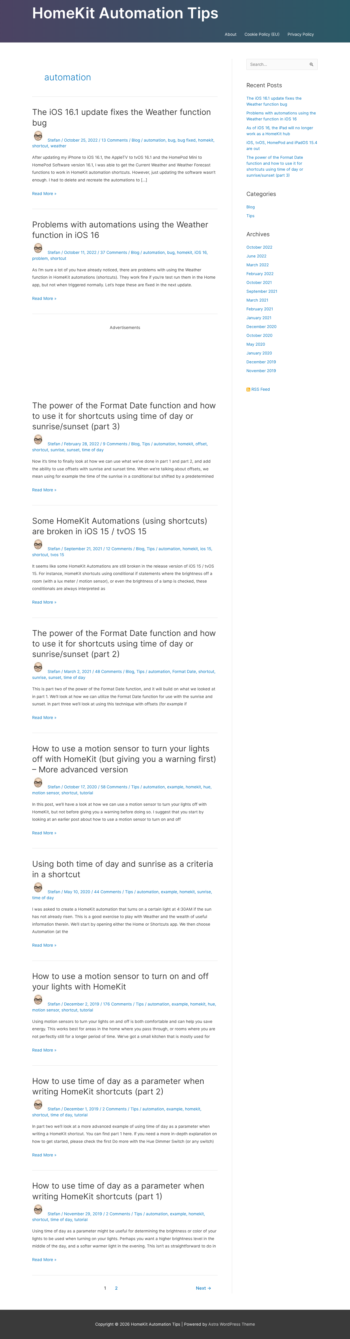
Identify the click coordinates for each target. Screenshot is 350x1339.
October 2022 (259, 247)
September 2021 (261, 291)
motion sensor (45, 792)
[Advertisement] (124, 365)
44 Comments (107, 891)
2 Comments (114, 1109)
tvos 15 (57, 554)
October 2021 (259, 282)
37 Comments (113, 252)
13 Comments (114, 140)
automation (154, 140)
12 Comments (119, 548)
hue (206, 787)
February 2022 (260, 273)
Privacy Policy (301, 34)
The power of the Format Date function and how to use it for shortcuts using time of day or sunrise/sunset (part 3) (124, 415)
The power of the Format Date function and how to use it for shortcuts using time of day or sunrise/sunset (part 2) (124, 643)
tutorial (86, 792)
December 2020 (261, 326)
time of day (93, 449)
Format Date (184, 671)
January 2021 (258, 317)
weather (58, 146)
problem (40, 258)
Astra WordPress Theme (231, 1324)
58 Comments (114, 787)
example (175, 787)
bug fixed (187, 140)
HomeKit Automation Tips (125, 13)
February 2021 (259, 309)
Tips (146, 443)
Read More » (44, 194)
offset (201, 443)
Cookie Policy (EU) (262, 34)
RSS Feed (260, 389)
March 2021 (257, 300)
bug (171, 140)
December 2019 (261, 361)
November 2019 (261, 370)
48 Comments (108, 671)
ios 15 (205, 548)
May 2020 (255, 344)
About (230, 34)
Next (203, 1288)
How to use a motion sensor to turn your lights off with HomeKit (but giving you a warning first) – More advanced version (124, 759)
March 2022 (257, 264)
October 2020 (259, 335)
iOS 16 (201, 252)
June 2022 (256, 256)
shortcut (40, 146)
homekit (205, 140)
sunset (73, 449)
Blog (136, 140)
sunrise (57, 449)
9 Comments (115, 443)
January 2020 (259, 353)
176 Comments (117, 1004)
